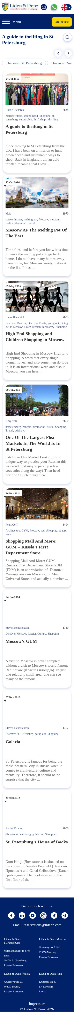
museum (55, 219)
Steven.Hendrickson (17, 627)
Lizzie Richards (15, 109)
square (62, 530)
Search (68, 37)
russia (18, 115)
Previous (58, 53)
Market (10, 115)
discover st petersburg (18, 834)
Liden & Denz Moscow (52, 939)
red (43, 530)
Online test (62, 21)
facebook (11, 915)
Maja (8, 213)
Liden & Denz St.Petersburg (12, 941)
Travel (31, 223)
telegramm (64, 915)
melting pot (30, 219)
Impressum (37, 1004)
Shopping (45, 115)
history (18, 219)
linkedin (22, 915)
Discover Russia (37, 323)
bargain (27, 426)
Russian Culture (37, 633)
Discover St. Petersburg (24, 63)
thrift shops (40, 119)
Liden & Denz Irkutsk (17, 973)
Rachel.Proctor (14, 828)
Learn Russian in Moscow (39, 326)
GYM (25, 530)
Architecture (13, 530)
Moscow (43, 219)
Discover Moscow (16, 323)
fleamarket (39, 426)
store (8, 534)
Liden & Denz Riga (50, 973)
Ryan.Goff (12, 524)
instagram (43, 915)
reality (9, 223)
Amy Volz (11, 421)
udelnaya (20, 430)
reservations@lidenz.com (42, 925)
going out (53, 323)
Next (68, 53)
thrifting (53, 119)
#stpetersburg (13, 426)
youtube (32, 915)
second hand (31, 115)
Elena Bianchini (15, 317)
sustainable (25, 119)
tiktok (54, 915)
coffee (9, 219)
